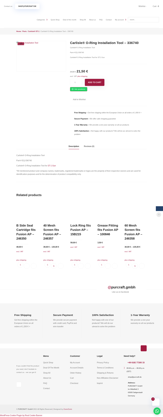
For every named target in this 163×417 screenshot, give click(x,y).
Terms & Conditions (105, 368)
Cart (72, 378)
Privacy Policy (103, 363)
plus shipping (82, 76)
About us (92, 20)
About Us (47, 378)
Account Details (76, 368)
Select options (54, 266)
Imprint (100, 383)
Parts (24, 31)
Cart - (155, 6)
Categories (41, 20)
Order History (75, 373)
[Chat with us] (157, 411)
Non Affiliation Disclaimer (107, 378)
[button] (78, 99)
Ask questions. (79, 89)
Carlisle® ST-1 (33, 31)
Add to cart (94, 82)
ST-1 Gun (52, 166)
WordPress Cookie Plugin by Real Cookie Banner (21, 415)
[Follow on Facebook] (18, 384)
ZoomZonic (67, 409)
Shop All (83, 20)
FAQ (101, 20)
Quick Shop (48, 363)
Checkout (74, 383)
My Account (75, 363)
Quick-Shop (55, 20)
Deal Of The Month (51, 368)
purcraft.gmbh (123, 287)
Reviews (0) (89, 146)
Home (18, 31)
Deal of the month (69, 20)
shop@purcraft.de (27, 6)
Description (74, 146)
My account (119, 20)
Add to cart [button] (27, 266)
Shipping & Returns (105, 373)
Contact (109, 20)
